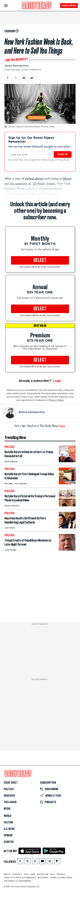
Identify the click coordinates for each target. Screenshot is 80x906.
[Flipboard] (57, 862)
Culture (8, 822)
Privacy (61, 874)
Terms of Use (48, 160)
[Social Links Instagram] (35, 862)
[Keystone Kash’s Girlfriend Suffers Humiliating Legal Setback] (67, 527)
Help (52, 874)
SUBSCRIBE (69, 5)
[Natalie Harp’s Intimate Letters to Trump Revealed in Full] (67, 461)
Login (57, 381)
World (7, 815)
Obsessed (9, 795)
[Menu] (9, 6)
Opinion (8, 835)
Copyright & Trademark (17, 881)
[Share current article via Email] (23, 77)
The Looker (10, 802)
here (62, 425)
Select (40, 260)
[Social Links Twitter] (28, 862)
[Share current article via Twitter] (15, 77)
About (7, 874)
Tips (26, 874)
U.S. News (9, 828)
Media (7, 808)
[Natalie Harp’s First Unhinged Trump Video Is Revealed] (67, 483)
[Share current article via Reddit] (31, 77)
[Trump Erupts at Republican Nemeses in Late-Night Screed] (67, 549)
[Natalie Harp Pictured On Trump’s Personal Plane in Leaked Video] (67, 505)
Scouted (9, 841)
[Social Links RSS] (50, 862)
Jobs (32, 874)
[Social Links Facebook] (20, 862)
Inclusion (42, 877)
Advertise (43, 874)
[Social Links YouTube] (42, 862)
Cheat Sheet (11, 782)
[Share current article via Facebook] (7, 77)
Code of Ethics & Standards (20, 877)
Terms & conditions (60, 877)
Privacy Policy (63, 160)
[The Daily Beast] (37, 6)
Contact (17, 874)
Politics (9, 789)
